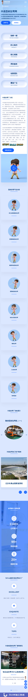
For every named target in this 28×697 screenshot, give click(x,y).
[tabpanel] (14, 668)
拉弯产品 (6, 22)
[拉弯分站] (25, 687)
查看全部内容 (8, 150)
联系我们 (16, 22)
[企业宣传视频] (25, 678)
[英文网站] (25, 681)
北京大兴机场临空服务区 (14, 483)
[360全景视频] (25, 684)
